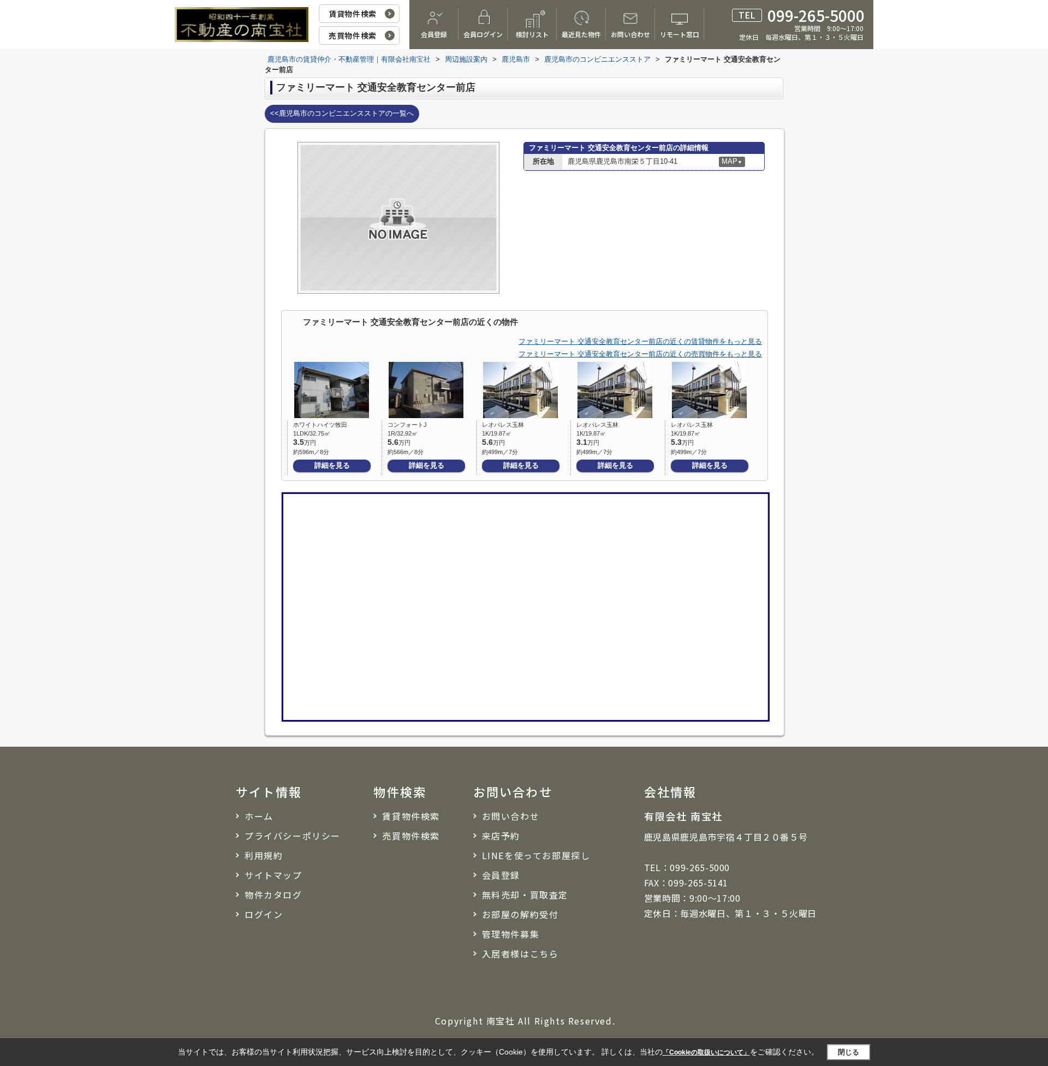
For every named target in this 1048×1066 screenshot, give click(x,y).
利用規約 (264, 855)
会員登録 (434, 34)
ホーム (259, 816)
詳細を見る (332, 465)
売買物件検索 (352, 35)
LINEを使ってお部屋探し (536, 855)
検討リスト (532, 34)
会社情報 (670, 791)
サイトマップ (273, 875)
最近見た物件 (581, 34)
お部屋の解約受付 (520, 914)
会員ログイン (483, 34)
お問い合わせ (630, 34)
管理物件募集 (511, 933)
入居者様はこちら (520, 953)
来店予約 (501, 835)
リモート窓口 (679, 34)
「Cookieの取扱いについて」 (706, 1052)
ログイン (264, 914)
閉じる (848, 1051)
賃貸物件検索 (352, 13)
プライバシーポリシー (293, 835)
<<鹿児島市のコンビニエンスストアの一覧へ (342, 113)
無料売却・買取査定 (525, 894)
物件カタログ (273, 894)
